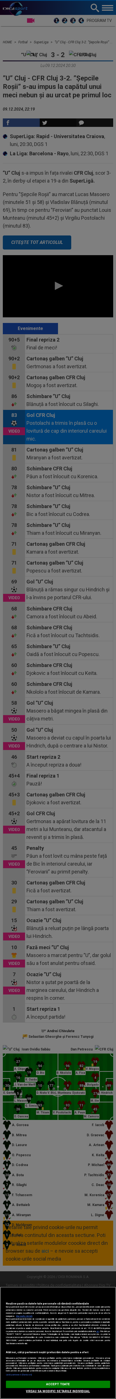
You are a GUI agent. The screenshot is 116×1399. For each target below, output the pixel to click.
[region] (58, 1343)
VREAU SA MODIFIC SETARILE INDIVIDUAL (58, 1391)
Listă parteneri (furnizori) (19, 1374)
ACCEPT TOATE (58, 1384)
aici (97, 1331)
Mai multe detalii (24, 1316)
